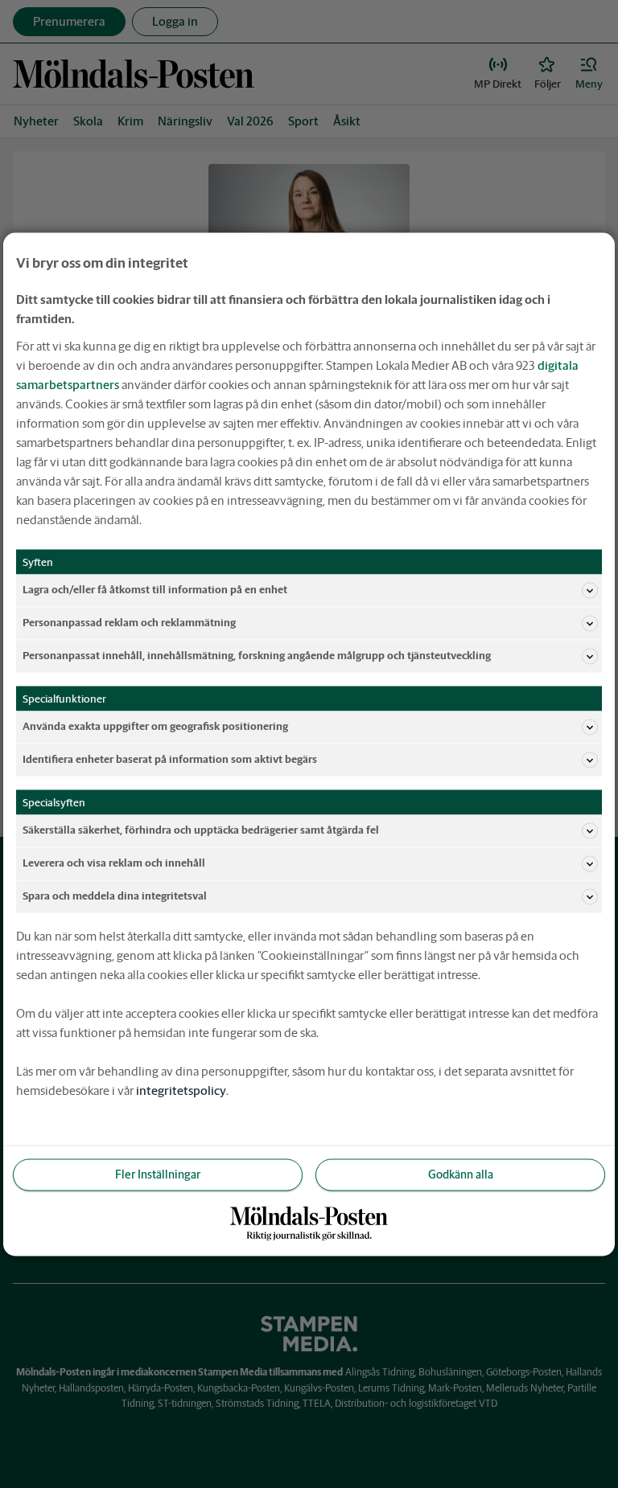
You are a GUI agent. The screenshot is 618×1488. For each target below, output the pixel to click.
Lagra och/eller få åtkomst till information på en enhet (155, 589)
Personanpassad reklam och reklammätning (129, 622)
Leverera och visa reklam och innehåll (114, 863)
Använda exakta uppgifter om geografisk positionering (155, 726)
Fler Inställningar (157, 1173)
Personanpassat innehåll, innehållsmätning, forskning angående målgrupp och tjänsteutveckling (257, 655)
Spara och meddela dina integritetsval (115, 896)
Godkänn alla (460, 1173)
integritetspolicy (181, 1089)
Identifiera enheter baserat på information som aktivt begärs (170, 759)
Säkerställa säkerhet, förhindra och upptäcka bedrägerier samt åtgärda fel (201, 830)
